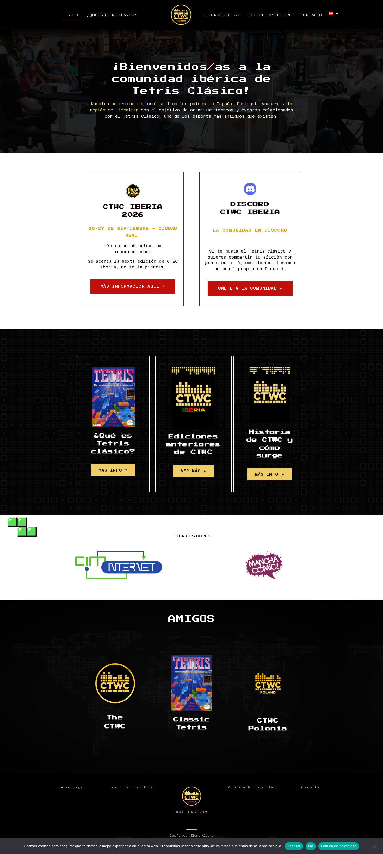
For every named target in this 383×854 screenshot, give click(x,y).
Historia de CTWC (221, 15)
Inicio (72, 15)
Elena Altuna (202, 835)
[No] (374, 846)
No (310, 846)
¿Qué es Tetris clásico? (111, 15)
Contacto (311, 15)
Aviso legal (72, 787)
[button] (334, 14)
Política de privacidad (251, 787)
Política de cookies (132, 787)
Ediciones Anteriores (270, 15)
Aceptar (294, 846)
